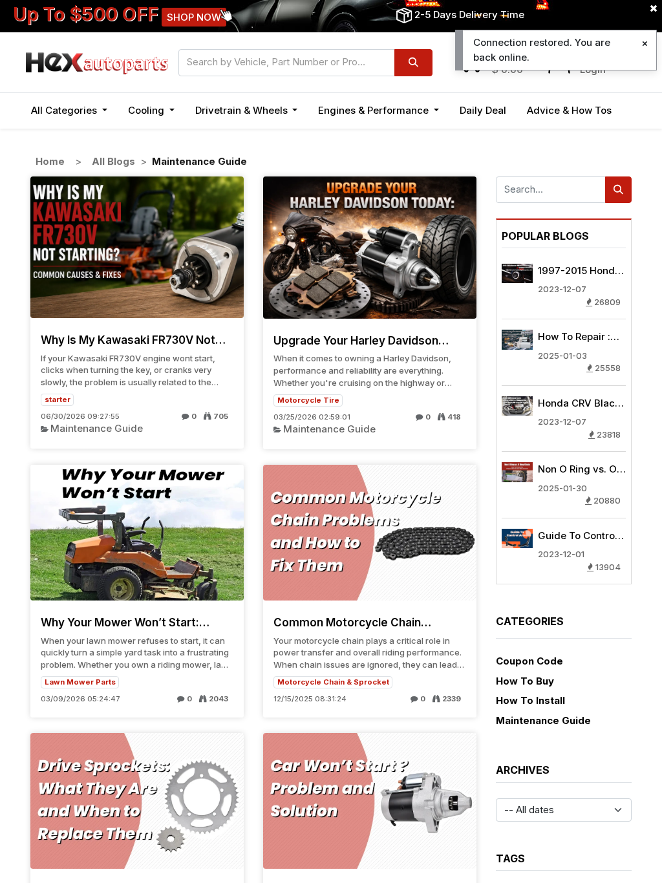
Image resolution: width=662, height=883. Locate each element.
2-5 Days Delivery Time (469, 14)
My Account (608, 54)
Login (593, 69)
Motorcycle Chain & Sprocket (333, 681)
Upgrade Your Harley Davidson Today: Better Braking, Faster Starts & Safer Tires (355, 340)
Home (50, 161)
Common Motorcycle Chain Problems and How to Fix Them (357, 622)
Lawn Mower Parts (80, 681)
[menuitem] (483, 111)
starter (57, 399)
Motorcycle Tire (308, 400)
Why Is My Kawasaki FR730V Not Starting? (128, 340)
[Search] (413, 62)
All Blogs (113, 161)
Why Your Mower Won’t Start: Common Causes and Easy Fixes (129, 622)
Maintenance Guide (96, 428)
